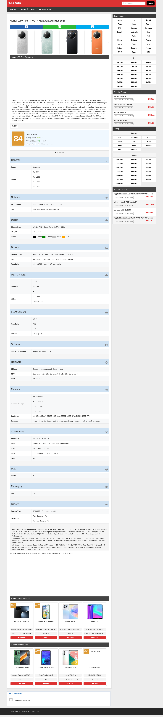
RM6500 (134, 82)
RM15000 (119, 168)
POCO (148, 20)
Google (119, 32)
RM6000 (134, 78)
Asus (120, 24)
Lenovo (134, 28)
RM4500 (134, 62)
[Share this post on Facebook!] (26, 28)
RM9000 (148, 78)
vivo (148, 44)
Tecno (148, 40)
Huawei (119, 44)
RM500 (134, 66)
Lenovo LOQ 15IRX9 (122, 210)
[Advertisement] (59, 79)
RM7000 (134, 86)
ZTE (148, 52)
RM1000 (14, 126)
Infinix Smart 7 (120, 112)
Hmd (119, 36)
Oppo (134, 52)
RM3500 (120, 82)
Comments (17, 694)
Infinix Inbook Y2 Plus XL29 (125, 202)
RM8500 (148, 74)
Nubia (134, 44)
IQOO (120, 52)
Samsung (148, 28)
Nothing (134, 40)
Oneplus (134, 48)
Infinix (119, 48)
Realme (148, 24)
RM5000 (134, 70)
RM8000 (148, 70)
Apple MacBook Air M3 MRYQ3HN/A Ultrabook (133, 218)
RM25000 (119, 184)
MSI (148, 137)
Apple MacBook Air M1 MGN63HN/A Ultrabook (133, 194)
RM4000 (120, 86)
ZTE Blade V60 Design (123, 104)
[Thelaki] (22, 5)
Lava (134, 24)
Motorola (134, 32)
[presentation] (108, 42)
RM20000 (119, 176)
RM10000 (119, 160)
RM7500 (148, 62)
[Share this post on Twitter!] (93, 28)
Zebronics (148, 145)
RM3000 (120, 78)
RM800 (148, 66)
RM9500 (148, 82)
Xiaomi (148, 48)
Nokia (134, 36)
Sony (148, 32)
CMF (119, 28)
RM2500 (120, 74)
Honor (119, 40)
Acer (119, 137)
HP (134, 141)
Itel (134, 20)
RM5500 (134, 74)
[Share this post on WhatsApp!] (59, 28)
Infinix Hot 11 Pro (121, 120)
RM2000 (120, 70)
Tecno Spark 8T (120, 96)
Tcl (148, 36)
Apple (120, 20)
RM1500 (120, 66)
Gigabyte (134, 137)
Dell (119, 149)
